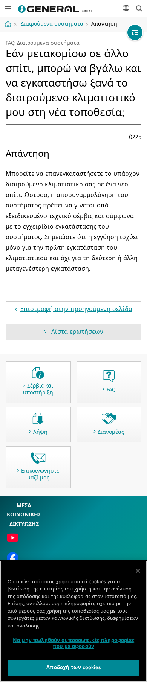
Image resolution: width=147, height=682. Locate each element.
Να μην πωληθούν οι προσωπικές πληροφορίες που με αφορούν (73, 643)
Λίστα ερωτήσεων (76, 332)
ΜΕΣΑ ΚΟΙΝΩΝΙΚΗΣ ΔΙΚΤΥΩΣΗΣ (24, 515)
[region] (73, 621)
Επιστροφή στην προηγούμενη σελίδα (76, 310)
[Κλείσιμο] (138, 571)
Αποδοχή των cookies (73, 667)
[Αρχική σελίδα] (9, 24)
